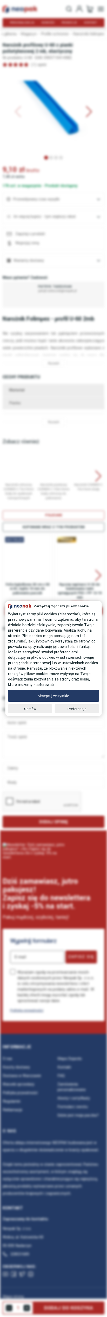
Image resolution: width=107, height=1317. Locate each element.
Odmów (30, 708)
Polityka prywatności (26, 1010)
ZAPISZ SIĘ (81, 957)
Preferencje (77, 708)
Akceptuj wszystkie (53, 695)
